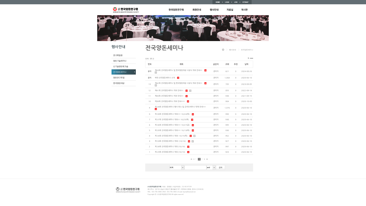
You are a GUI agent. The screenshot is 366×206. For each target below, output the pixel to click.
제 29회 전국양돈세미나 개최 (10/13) (170, 152)
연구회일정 (118, 55)
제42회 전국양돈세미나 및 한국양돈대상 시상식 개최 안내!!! (179, 83)
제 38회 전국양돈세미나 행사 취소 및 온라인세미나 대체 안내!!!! (181, 107)
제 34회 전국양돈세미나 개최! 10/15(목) (172, 136)
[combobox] (177, 167)
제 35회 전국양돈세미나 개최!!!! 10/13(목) (173, 130)
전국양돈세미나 (119, 72)
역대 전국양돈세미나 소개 (165, 78)
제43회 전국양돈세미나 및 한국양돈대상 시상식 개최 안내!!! (179, 70)
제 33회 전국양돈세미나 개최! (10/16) (171, 141)
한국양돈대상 (118, 83)
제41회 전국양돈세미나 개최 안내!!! (169, 90)
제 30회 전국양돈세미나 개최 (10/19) (170, 146)
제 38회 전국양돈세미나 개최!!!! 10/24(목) (173, 114)
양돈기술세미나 (119, 61)
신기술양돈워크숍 (120, 67)
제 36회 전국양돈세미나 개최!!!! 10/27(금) (173, 125)
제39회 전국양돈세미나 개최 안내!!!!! (170, 101)
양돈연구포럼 (118, 78)
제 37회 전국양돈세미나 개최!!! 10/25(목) (172, 119)
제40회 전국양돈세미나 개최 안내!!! (169, 96)
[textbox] (195, 167)
